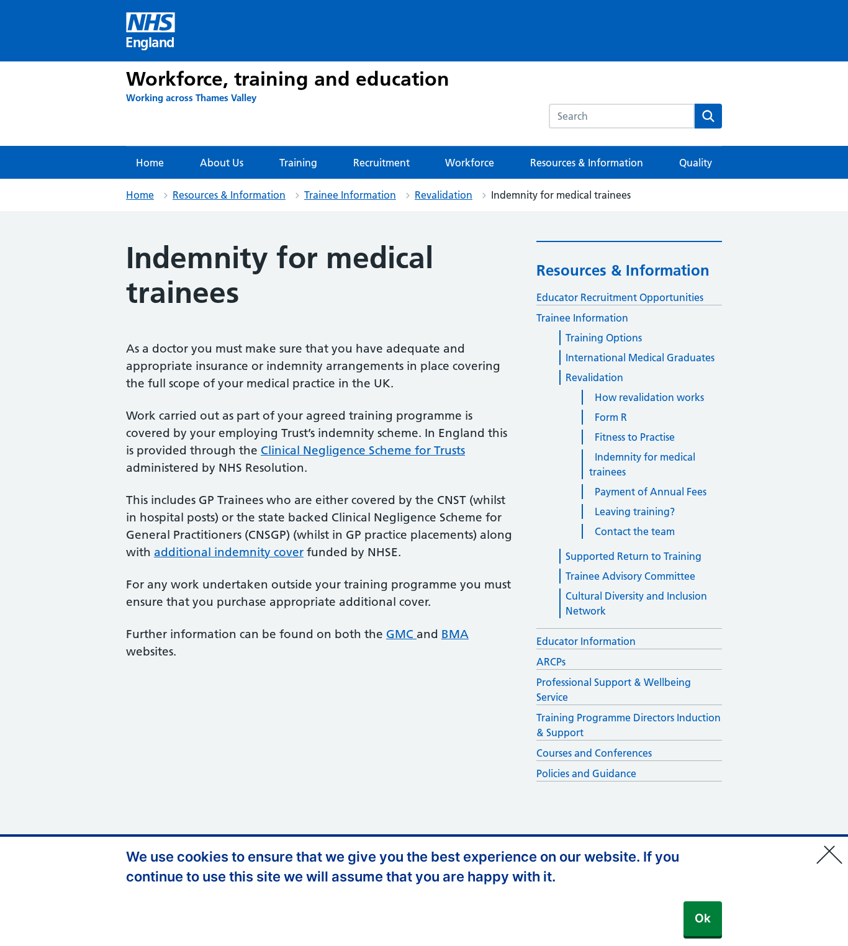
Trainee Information (350, 195)
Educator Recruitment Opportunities (619, 297)
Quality (695, 162)
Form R (611, 417)
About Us (221, 162)
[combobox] (622, 116)
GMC (401, 634)
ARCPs (551, 661)
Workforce (469, 162)
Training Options (604, 337)
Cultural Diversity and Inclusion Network (636, 603)
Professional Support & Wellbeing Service (613, 689)
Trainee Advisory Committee (630, 576)
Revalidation (443, 195)
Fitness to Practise (635, 437)
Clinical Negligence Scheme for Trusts (363, 450)
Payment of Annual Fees (650, 491)
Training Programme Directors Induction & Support (628, 725)
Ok (703, 918)
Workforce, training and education (287, 79)
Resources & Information (586, 162)
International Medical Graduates (640, 357)
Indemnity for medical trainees (642, 464)
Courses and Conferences (594, 753)
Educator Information (586, 641)
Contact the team (635, 531)
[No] (832, 846)
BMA (455, 634)
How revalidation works (649, 397)
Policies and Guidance (586, 773)
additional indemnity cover (229, 552)
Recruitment (381, 162)
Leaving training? (635, 511)
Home (150, 162)
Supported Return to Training (633, 556)
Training (298, 162)
